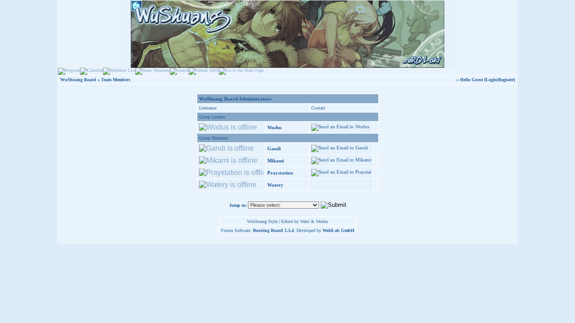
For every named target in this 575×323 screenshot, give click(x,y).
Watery (275, 185)
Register (505, 79)
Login (491, 79)
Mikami (275, 160)
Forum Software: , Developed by (287, 230)
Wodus (274, 127)
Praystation (280, 172)
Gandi (274, 148)
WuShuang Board (78, 79)
